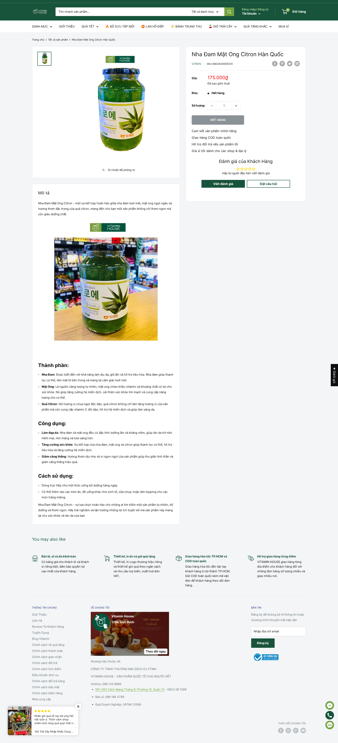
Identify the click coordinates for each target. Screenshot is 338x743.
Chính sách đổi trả (44, 663)
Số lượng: (198, 106)
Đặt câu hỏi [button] (268, 184)
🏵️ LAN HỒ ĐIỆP (152, 26)
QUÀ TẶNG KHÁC (255, 26)
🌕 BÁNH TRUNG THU (186, 26)
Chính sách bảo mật (45, 687)
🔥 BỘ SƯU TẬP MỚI (119, 26)
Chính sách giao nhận (47, 657)
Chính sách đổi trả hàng (48, 681)
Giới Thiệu (39, 614)
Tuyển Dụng (40, 633)
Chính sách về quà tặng (48, 645)
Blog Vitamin (40, 639)
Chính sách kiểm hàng (47, 693)
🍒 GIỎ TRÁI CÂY (220, 26)
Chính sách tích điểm (46, 669)
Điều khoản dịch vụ (45, 675)
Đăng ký (263, 643)
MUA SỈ (284, 26)
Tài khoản (249, 13)
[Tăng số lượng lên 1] (236, 106)
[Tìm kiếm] (229, 11)
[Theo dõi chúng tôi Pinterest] (295, 730)
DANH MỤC (40, 26)
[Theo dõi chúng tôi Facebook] (281, 730)
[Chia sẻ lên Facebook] (275, 63)
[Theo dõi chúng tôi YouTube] (303, 730)
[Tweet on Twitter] (289, 63)
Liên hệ (37, 620)
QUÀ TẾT (88, 26)
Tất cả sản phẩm (58, 39)
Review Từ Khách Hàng (48, 626)
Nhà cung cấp (41, 699)
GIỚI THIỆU (67, 26)
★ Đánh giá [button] (334, 375)
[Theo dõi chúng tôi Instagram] (288, 730)
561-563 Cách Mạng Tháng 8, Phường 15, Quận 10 (129, 689)
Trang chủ (38, 39)
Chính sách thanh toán (47, 651)
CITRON (196, 63)
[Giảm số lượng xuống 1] (212, 106)
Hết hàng (218, 120)
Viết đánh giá (223, 184)
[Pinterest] (282, 63)
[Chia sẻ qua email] (297, 63)
